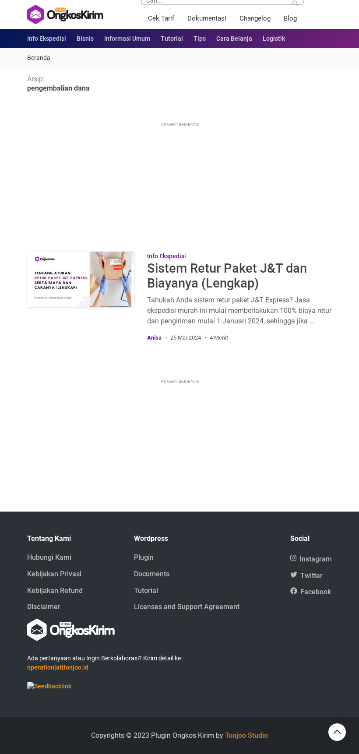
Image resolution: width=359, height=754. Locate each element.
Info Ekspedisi (46, 38)
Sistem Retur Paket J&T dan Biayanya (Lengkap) (227, 276)
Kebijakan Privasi (54, 574)
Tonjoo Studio (246, 735)
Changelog (255, 18)
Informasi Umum (127, 38)
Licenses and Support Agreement (186, 607)
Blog (290, 18)
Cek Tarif (161, 18)
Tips (200, 38)
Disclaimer (43, 607)
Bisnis (85, 38)
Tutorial (172, 38)
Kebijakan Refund (55, 590)
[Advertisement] (179, 183)
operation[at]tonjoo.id (57, 667)
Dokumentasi (206, 18)
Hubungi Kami (49, 557)
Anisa (154, 337)
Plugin (144, 557)
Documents (151, 574)
